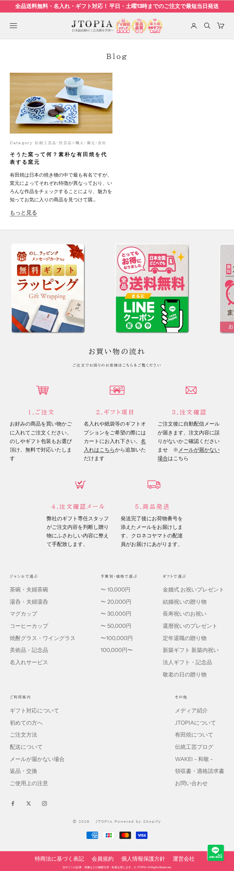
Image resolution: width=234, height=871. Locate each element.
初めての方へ (26, 722)
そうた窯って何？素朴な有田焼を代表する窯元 (58, 158)
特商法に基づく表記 (59, 858)
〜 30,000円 (116, 613)
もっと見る (23, 212)
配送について (26, 747)
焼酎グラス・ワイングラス (43, 638)
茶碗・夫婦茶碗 (29, 589)
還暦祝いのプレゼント (190, 626)
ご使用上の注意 (29, 783)
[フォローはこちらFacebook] (13, 803)
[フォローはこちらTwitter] (29, 803)
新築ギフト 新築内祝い (191, 650)
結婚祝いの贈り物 (185, 601)
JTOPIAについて (195, 722)
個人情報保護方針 (143, 858)
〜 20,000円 (116, 601)
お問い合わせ (191, 783)
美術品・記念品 (29, 650)
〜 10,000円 (115, 589)
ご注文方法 (23, 734)
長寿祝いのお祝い (185, 613)
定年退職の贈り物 (185, 638)
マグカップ (23, 613)
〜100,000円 (117, 638)
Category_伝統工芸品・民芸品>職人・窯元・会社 (58, 143)
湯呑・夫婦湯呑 (29, 601)
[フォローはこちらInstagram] (44, 803)
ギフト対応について (34, 710)
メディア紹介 (191, 710)
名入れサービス (29, 662)
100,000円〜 (117, 650)
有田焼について (194, 734)
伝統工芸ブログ (194, 747)
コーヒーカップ (29, 626)
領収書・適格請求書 (199, 771)
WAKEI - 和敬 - (194, 759)
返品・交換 (23, 771)
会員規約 (103, 858)
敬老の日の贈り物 (185, 674)
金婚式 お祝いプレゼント (193, 589)
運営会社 (184, 858)
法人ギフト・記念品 (187, 662)
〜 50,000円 (116, 626)
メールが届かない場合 (37, 759)
